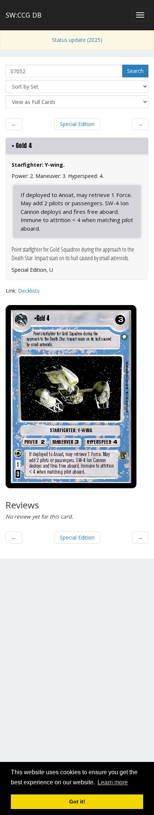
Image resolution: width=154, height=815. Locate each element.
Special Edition (77, 123)
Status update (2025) (77, 39)
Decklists (29, 290)
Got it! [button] (77, 802)
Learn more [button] (113, 782)
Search (135, 70)
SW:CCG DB (23, 14)
